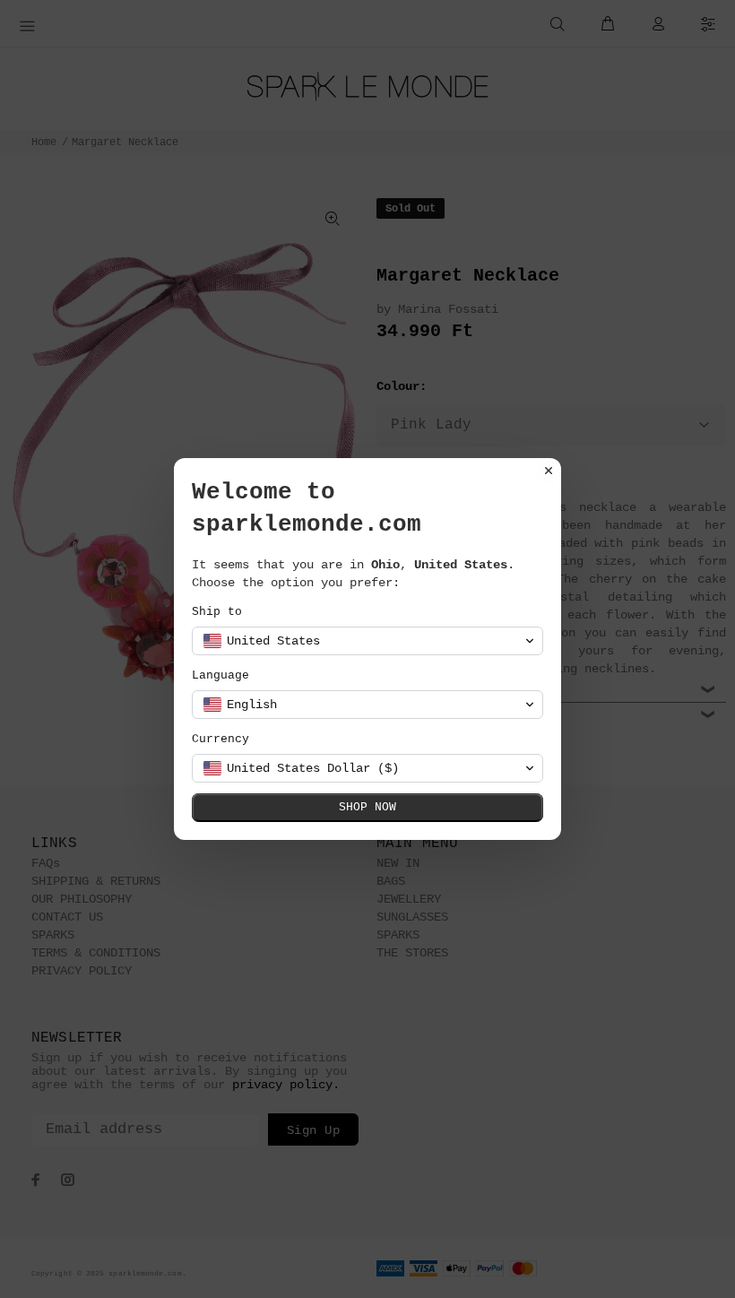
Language (220, 675)
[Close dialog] (549, 471)
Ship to (217, 612)
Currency (220, 739)
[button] (367, 641)
